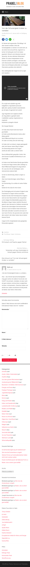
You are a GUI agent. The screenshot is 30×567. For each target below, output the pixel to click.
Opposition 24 (6, 538)
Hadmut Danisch (6, 533)
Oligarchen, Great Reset (8, 419)
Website (4, 346)
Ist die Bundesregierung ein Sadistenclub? (14, 450)
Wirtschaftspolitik (7, 440)
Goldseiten (5, 517)
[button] (3, 39)
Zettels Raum (5, 530)
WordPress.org (6, 558)
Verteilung (17, 234)
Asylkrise (6, 232)
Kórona (4, 398)
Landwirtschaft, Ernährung (9, 406)
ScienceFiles (5, 541)
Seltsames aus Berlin (8, 427)
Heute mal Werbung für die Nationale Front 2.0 (15, 460)
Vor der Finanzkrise (7, 435)
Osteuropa (5, 422)
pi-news (4, 514)
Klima (3, 395)
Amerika (4, 371)
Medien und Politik (7, 408)
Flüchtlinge (7, 234)
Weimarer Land (6, 438)
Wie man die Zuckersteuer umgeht (12, 452)
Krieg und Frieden (7, 400)
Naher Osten (5, 414)
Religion (4, 424)
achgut (4, 525)
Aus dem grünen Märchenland (10, 379)
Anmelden (5, 550)
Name (4, 332)
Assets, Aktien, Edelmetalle (9, 374)
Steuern (4, 430)
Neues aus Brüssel (7, 416)
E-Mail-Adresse (7, 339)
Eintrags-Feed (6, 553)
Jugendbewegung (7, 392)
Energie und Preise (7, 387)
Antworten (4, 293)
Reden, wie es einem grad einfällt (11, 462)
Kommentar (6, 309)
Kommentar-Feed (7, 555)
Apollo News (5, 527)
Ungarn (12, 234)
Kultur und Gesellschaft (8, 403)
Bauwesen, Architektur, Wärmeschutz (12, 384)
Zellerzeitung (5, 519)
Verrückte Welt (6, 432)
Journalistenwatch (7, 522)
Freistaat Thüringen (7, 390)
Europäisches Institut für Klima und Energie (14, 535)
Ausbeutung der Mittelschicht (10, 382)
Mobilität (4, 411)
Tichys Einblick (6, 511)
